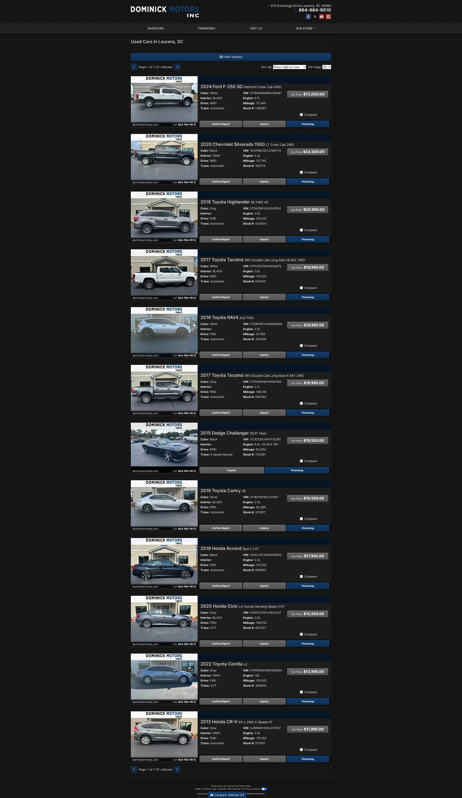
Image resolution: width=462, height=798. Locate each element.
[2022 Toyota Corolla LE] (164, 678)
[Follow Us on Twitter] (314, 16)
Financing (308, 123)
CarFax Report (221, 123)
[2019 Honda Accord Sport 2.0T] (164, 563)
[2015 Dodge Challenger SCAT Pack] (164, 447)
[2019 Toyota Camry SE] (164, 505)
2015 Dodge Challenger (234, 433)
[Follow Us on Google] (328, 16)
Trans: (205, 108)
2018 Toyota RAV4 (227, 317)
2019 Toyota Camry (223, 490)
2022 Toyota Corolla (224, 664)
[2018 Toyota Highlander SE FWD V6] (164, 216)
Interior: (206, 98)
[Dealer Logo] (165, 11)
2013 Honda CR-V (237, 721)
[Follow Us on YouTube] (321, 16)
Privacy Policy (245, 786)
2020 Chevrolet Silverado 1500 (247, 144)
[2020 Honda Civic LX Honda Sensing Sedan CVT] (164, 620)
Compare (310, 114)
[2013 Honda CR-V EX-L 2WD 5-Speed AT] (164, 736)
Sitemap (236, 789)
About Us (222, 786)
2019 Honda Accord (230, 548)
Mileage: (249, 103)
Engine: (248, 98)
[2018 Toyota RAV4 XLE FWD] (164, 332)
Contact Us (232, 786)
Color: (205, 93)
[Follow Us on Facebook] (308, 16)
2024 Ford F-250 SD (241, 86)
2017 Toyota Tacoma (253, 259)
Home (213, 786)
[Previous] (134, 67)
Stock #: (248, 108)
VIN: (246, 93)
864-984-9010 (315, 10)
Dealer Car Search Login (205, 789)
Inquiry (264, 123)
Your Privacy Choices (251, 789)
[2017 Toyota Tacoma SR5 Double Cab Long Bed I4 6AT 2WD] (164, 389)
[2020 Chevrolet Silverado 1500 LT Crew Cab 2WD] (164, 159)
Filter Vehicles (232, 57)
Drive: (205, 103)
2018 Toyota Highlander (234, 202)
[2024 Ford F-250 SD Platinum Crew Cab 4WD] (164, 101)
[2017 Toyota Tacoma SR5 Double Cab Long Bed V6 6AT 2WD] (164, 274)
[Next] (177, 67)
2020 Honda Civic (243, 606)
